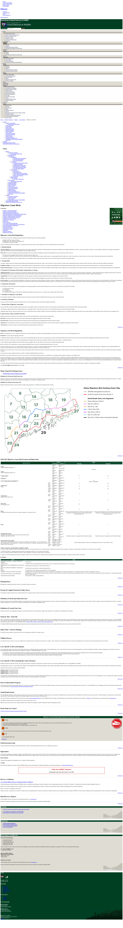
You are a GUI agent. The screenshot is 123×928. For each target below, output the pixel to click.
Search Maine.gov (6, 15)
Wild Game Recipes (10, 136)
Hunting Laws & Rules (10, 123)
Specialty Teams (9, 77)
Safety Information (9, 61)
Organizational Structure (11, 75)
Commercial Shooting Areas (11, 138)
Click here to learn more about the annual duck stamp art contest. (14, 711)
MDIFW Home (6, 891)
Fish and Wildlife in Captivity (12, 69)
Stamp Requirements (7, 226)
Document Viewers (7, 889)
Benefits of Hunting (10, 130)
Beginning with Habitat (10, 93)
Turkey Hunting (14, 178)
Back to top (120, 327)
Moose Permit (16, 171)
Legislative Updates (10, 113)
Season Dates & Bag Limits (13, 124)
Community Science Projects (11, 70)
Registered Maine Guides (11, 99)
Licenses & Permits (9, 125)
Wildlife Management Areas (16, 181)
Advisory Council (9, 37)
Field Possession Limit (7, 229)
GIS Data (7, 95)
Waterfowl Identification (8, 827)
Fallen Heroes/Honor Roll (11, 79)
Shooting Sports (9, 135)
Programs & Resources (5, 85)
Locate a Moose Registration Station (20, 174)
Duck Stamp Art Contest (8, 227)
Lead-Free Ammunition (10, 133)
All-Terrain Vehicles (10, 58)
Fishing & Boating (5, 50)
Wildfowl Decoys (6, 222)
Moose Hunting (14, 169)
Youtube (4, 898)
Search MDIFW (4, 28)
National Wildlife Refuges (67, 765)
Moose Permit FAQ (17, 172)
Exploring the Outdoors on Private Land (14, 48)
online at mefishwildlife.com (35, 698)
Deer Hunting (13, 161)
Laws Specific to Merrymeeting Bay (10, 223)
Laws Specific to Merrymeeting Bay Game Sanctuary (14, 224)
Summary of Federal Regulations (9, 211)
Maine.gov (4, 9)
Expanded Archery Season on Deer (20, 163)
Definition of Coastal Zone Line (9, 218)
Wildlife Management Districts (12, 47)
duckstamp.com (113, 698)
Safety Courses (9, 132)
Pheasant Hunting (14, 176)
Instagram (5, 899)
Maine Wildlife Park (5, 82)
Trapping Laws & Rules (13, 196)
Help (4, 13)
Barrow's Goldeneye (7, 231)
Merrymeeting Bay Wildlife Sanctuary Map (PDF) (13, 812)
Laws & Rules (22, 119)
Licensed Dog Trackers (10, 134)
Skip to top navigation (7, 2)
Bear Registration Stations (18, 159)
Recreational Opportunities (11, 88)
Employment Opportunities (11, 39)
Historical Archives (9, 100)
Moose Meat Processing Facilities (20, 173)
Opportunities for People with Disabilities (14, 139)
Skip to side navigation (7, 3)
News (4, 22)
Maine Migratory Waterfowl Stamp (10, 824)
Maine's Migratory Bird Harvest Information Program (22, 686)
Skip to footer (6, 6)
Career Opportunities (10, 74)
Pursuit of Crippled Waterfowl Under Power (12, 216)
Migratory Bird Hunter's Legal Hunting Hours (12, 215)
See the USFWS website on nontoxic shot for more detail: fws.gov (39, 621)
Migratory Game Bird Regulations (10, 210)
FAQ (7, 101)
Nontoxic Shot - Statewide (8, 219)
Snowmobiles (8, 59)
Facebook (5, 897)
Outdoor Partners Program (11, 89)
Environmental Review (10, 94)
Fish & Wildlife (4, 64)
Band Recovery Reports (8, 232)
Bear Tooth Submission (18, 160)
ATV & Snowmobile (5, 56)
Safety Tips (8, 140)
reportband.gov (33, 799)
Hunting (7, 44)
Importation (5, 230)
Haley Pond (5, 221)
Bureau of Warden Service (11, 36)
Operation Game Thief (10, 96)
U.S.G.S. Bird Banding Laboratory (10, 825)
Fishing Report (9, 117)
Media (7, 109)
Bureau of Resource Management (12, 34)
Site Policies (5, 887)
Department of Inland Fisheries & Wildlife (15, 20)
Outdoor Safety (9, 90)
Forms (6, 23)
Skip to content (6, 5)
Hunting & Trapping (5, 43)
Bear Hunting (13, 157)
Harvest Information (10, 131)
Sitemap (6, 26)
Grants (7, 97)
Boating (7, 53)
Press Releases (9, 107)
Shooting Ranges (11, 189)
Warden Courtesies (9, 80)
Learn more (4, 739)
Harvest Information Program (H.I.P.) (10, 225)
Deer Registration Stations (18, 168)
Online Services (6, 12)
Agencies (5, 11)
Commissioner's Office (10, 33)
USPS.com (88, 698)
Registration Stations (10, 128)
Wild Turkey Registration (18, 179)
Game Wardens (5, 73)
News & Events (4, 103)
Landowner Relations (10, 91)
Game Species (8, 126)
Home (4, 1)
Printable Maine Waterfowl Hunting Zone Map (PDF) (15, 373)
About (4, 31)
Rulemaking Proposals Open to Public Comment (15, 112)
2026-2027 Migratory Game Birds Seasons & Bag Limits (14, 214)
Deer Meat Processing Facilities (19, 167)
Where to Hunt (9, 127)
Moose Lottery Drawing (18, 175)
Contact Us (7, 25)
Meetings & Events (9, 110)
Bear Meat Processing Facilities (19, 158)
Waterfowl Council (9, 38)
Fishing (7, 52)
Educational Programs (10, 86)
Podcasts (7, 106)
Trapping (7, 46)
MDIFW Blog (8, 105)
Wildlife (7, 68)
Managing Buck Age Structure (19, 166)
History (7, 78)
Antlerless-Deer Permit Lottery (19, 165)
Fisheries (7, 66)
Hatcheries (8, 67)
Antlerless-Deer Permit (18, 164)
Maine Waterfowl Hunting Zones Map (11, 212)
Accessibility (5, 888)
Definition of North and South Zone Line (11, 217)
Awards (7, 111)
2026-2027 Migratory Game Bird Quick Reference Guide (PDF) (16, 809)
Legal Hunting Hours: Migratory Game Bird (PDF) (13, 811)
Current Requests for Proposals (12, 116)
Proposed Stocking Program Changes (13, 115)
